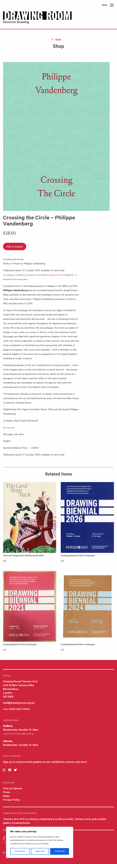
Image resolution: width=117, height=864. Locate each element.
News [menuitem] (6, 796)
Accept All (59, 851)
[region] (39, 842)
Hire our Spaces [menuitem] (12, 788)
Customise (20, 851)
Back (58, 39)
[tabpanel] (58, 136)
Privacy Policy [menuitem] (11, 800)
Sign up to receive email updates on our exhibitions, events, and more (45, 762)
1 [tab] (6, 207)
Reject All (40, 851)
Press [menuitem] (6, 792)
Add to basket (14, 247)
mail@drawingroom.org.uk (18, 703)
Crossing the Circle (55, 275)
